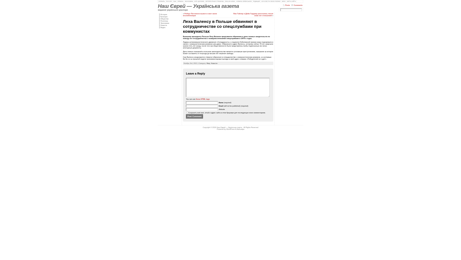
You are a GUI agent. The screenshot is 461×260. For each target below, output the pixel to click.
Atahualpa (240, 129)
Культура (164, 17)
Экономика (165, 23)
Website (222, 109)
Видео (163, 27)
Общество (165, 19)
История (164, 14)
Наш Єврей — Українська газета (198, 6)
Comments (298, 5)
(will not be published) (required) (233, 106)
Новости (164, 25)
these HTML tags (203, 99)
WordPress (230, 129)
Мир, (209, 63)
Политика (164, 21)
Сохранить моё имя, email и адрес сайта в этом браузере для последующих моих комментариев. (227, 113)
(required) (225, 103)
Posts (287, 5)
